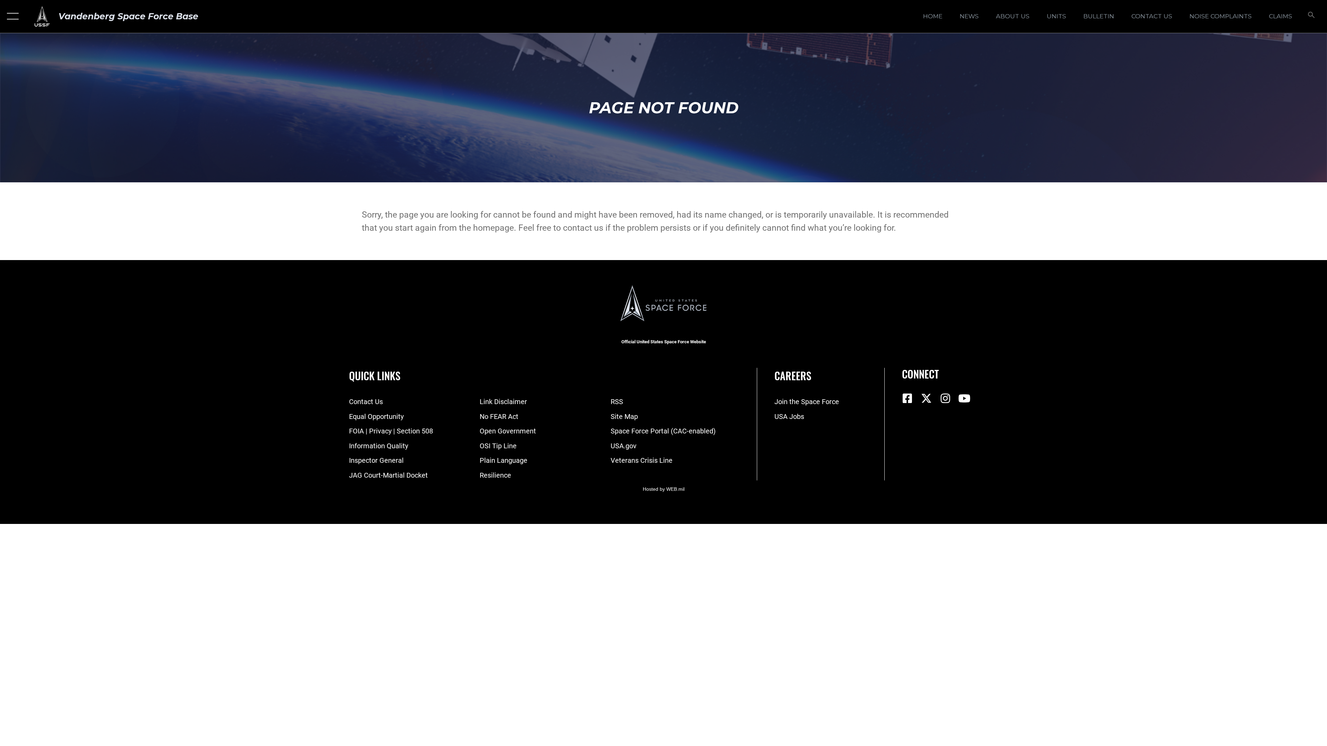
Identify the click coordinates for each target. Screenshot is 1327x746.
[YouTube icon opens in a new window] (964, 398)
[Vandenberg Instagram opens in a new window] (945, 398)
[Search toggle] (1310, 16)
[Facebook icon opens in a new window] (907, 398)
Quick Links (375, 375)
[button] (11, 16)
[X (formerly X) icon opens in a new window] (926, 398)
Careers (792, 375)
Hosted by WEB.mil (664, 489)
